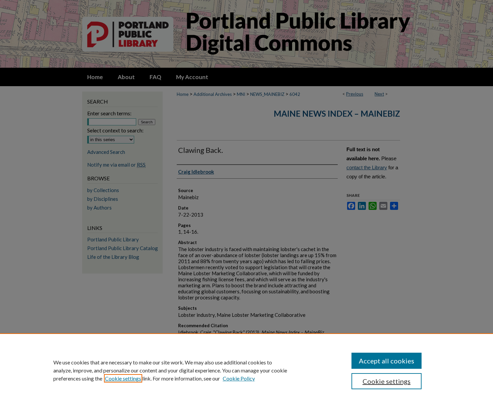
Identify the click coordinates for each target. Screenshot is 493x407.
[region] (246, 370)
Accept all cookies (386, 361)
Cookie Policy (239, 378)
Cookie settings (123, 378)
